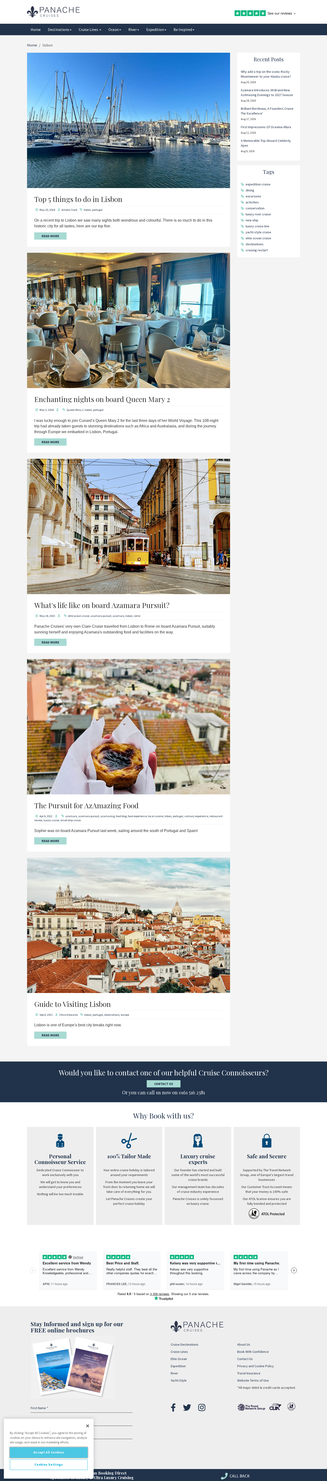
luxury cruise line (257, 226)
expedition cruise (258, 184)
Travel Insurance (248, 1373)
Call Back (239, 1476)
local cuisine (155, 816)
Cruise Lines (89, 29)
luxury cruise (51, 820)
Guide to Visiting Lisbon (72, 1004)
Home (36, 29)
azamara (118, 616)
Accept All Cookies (49, 1452)
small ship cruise (70, 820)
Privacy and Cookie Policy (255, 1366)
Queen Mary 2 (75, 410)
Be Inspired (183, 29)
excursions (253, 196)
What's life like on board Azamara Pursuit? (101, 605)
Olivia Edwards (68, 1014)
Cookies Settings (48, 1465)
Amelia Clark (69, 210)
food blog (121, 816)
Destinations (58, 29)
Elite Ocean (179, 1359)
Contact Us (163, 1084)
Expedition (155, 29)
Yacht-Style (179, 1380)
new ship (252, 220)
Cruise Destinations (184, 1344)
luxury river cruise (258, 214)
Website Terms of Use (253, 1380)
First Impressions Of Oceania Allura (266, 127)
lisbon (87, 210)
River (132, 29)
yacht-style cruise (258, 232)
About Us (243, 1344)
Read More (50, 236)
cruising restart (257, 250)
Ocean (113, 29)
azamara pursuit (100, 616)
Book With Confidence (253, 1351)
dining (250, 190)
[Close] (87, 1426)
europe (125, 1014)
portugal (97, 210)
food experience (137, 816)
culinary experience (196, 816)
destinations (111, 1014)
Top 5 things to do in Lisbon (78, 199)
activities (252, 202)
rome (137, 616)
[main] (49, 1449)
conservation (255, 208)
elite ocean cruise (78, 616)
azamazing (107, 816)
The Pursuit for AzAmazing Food (86, 805)
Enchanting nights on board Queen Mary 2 (102, 399)
